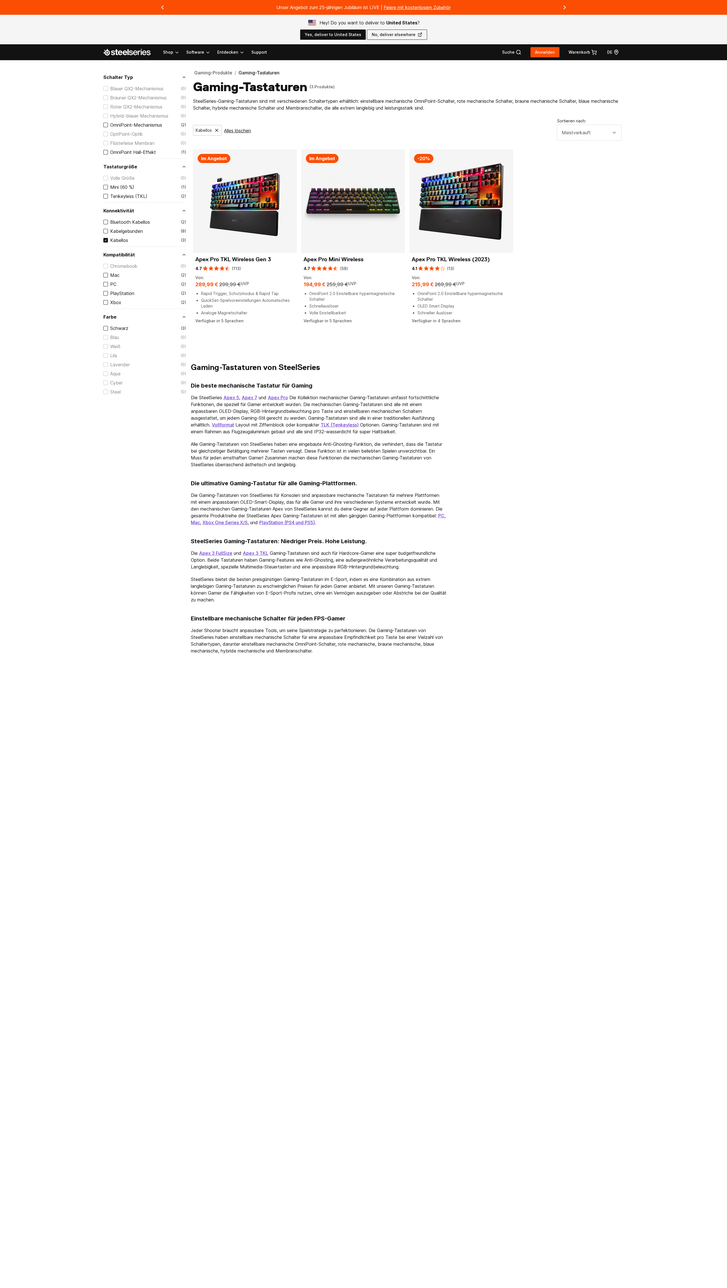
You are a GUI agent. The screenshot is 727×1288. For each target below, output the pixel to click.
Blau (114, 337)
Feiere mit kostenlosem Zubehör (417, 7)
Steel (115, 392)
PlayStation (122, 293)
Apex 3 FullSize (215, 553)
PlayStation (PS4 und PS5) (287, 522)
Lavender (120, 364)
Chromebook (123, 266)
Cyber (116, 383)
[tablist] (204, 52)
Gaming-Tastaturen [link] (259, 73)
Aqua (115, 374)
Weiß (115, 346)
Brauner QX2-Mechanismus (138, 98)
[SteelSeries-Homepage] (130, 52)
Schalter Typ (118, 77)
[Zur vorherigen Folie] (162, 7)
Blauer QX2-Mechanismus (137, 88)
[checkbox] (105, 88)
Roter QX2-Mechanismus (136, 107)
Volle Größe (122, 178)
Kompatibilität (119, 255)
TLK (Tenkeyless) (340, 425)
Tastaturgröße (120, 167)
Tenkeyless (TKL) (128, 196)
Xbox (115, 302)
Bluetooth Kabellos (130, 222)
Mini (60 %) (122, 187)
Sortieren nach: (571, 120)
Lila (113, 355)
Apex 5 (231, 397)
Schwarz (119, 328)
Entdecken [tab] (227, 52)
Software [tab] (195, 52)
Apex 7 (249, 397)
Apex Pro (278, 397)
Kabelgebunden (126, 231)
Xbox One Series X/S (225, 522)
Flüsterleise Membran (132, 143)
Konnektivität (118, 211)
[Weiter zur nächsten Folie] (564, 7)
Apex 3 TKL (255, 553)
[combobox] (589, 132)
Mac (115, 275)
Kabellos (119, 240)
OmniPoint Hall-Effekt (133, 152)
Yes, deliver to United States (333, 34)
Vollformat (223, 425)
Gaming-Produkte (213, 73)
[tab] (512, 52)
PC (113, 284)
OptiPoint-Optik (126, 134)
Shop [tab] (168, 52)
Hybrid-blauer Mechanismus (139, 116)
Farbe (109, 317)
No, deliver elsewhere (393, 34)
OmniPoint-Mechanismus (136, 125)
